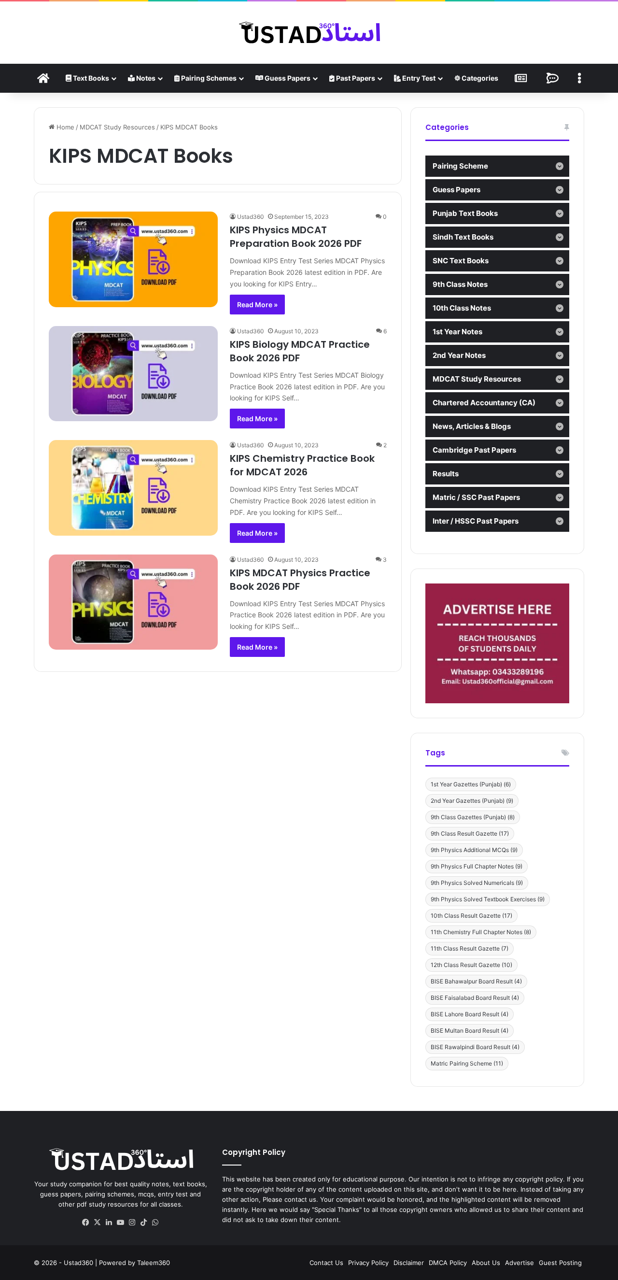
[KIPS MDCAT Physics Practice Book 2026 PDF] (133, 602)
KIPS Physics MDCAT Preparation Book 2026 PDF (296, 236)
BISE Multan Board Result (469, 1030)
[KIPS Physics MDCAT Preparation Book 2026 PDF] (133, 259)
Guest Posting (560, 1262)
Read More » (257, 304)
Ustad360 (250, 216)
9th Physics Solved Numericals (477, 882)
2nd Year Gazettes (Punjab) (472, 800)
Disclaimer (408, 1262)
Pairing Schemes (208, 78)
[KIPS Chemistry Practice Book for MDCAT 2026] (133, 487)
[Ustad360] (309, 32)
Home (64, 127)
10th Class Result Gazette (471, 915)
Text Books (90, 78)
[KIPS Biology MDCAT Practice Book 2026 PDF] (133, 373)
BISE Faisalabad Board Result (475, 997)
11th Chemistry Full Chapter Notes (481, 932)
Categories (479, 78)
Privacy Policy (368, 1262)
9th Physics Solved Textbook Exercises (488, 899)
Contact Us (326, 1262)
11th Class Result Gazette (469, 948)
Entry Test (418, 78)
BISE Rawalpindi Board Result (475, 1047)
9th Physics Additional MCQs (474, 849)
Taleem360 (153, 1262)
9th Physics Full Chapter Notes (476, 866)
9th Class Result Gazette (470, 833)
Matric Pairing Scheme (467, 1063)
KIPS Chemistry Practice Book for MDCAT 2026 (302, 465)
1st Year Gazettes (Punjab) (471, 784)
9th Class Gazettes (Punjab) (473, 817)
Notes (145, 78)
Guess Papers (286, 78)
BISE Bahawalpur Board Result (476, 981)
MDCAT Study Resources (117, 127)
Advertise (519, 1262)
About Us (486, 1262)
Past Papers (355, 78)
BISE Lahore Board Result (469, 1014)
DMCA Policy (448, 1262)
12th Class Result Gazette (471, 964)
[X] (97, 1222)
